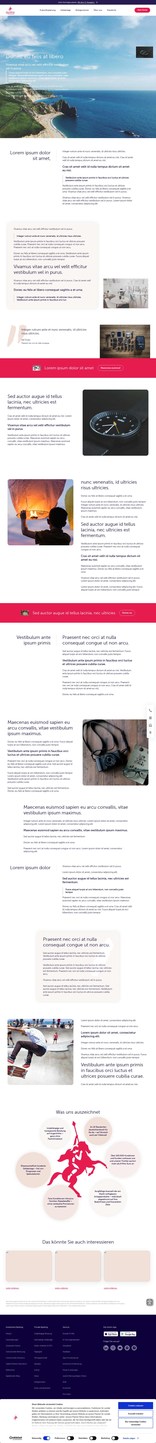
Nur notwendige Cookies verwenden (135, 1423)
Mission (9, 1334)
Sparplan (37, 1364)
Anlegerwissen (39, 1382)
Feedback (66, 1352)
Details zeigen (129, 1438)
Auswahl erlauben (135, 1414)
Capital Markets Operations (16, 1364)
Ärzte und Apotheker (42, 1388)
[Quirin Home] (10, 10)
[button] (47, 10)
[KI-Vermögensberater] (150, 732)
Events (36, 1370)
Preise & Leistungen (70, 1370)
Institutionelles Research (15, 1358)
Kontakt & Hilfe (68, 1334)
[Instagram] (113, 1347)
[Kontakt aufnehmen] (150, 710)
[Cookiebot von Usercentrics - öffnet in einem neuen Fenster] (15, 1438)
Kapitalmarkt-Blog (13, 1376)
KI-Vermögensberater (71, 1340)
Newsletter (67, 1346)
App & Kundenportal (70, 1358)
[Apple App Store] (111, 1334)
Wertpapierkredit (40, 1358)
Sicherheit (67, 1388)
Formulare (67, 1394)
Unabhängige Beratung (43, 1334)
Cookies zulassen (135, 1406)
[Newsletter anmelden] (150, 725)
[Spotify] (127, 1347)
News (36, 1376)
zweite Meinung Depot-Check (74, 1376)
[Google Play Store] (128, 1334)
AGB (64, 1382)
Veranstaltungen (12, 1340)
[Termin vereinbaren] (150, 718)
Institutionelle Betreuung (15, 1352)
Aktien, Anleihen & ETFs (43, 1346)
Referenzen (10, 1370)
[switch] (70, 1438)
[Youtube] (120, 1347)
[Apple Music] (134, 1347)
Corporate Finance (13, 1346)
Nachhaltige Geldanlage (43, 1340)
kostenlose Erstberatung (72, 1364)
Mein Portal (142, 10)
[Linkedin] (105, 1347)
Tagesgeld (38, 1352)
